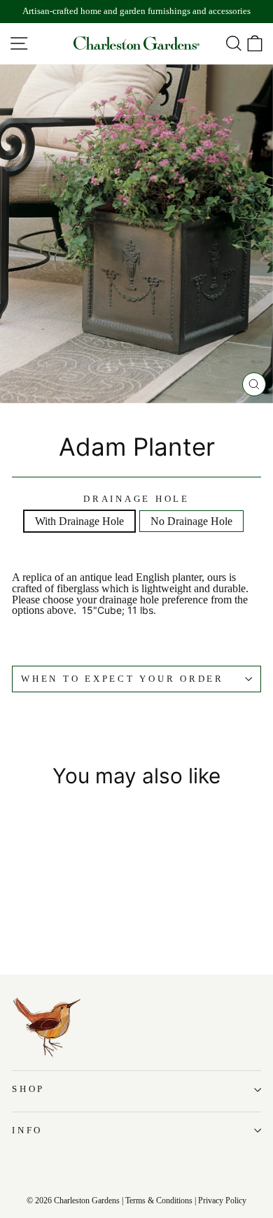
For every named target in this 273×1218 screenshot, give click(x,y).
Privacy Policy (222, 1200)
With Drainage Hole (79, 521)
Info (27, 1130)
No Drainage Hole (191, 521)
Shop (28, 1089)
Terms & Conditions (158, 1200)
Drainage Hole (136, 499)
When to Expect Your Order (122, 679)
